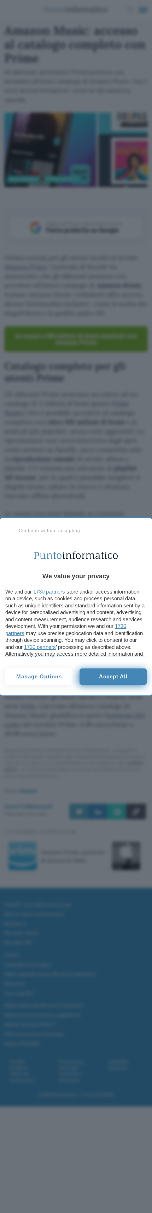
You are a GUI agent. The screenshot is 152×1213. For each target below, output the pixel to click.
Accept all (113, 676)
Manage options (39, 676)
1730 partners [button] (49, 592)
